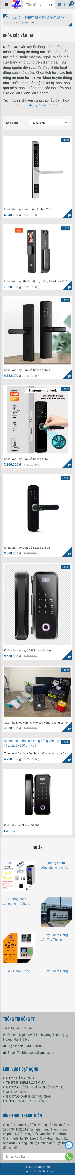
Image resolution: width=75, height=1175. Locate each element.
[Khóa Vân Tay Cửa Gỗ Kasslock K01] (37, 508)
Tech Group (46, 1171)
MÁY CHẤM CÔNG (20, 1078)
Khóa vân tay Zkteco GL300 (21, 825)
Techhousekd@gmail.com (35, 1052)
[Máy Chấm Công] (19, 984)
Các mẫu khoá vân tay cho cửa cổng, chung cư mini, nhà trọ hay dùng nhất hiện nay (37, 722)
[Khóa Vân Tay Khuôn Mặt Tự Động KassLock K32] (37, 250)
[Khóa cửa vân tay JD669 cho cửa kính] (37, 604)
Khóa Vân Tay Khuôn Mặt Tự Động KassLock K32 (35, 281)
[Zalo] (69, 1145)
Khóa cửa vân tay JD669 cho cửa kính (28, 650)
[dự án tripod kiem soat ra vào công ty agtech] (56, 912)
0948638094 (33, 1046)
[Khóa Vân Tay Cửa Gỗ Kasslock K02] (37, 419)
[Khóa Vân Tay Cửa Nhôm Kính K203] (37, 170)
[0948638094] (69, 1157)
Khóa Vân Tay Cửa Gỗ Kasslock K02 (27, 458)
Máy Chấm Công (18, 1003)
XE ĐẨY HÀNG (17, 1092)
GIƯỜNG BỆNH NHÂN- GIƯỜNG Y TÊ (34, 1087)
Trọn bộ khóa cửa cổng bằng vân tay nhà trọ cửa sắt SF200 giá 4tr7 (37, 753)
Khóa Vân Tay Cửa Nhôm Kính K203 (27, 209)
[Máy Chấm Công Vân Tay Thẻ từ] (19, 948)
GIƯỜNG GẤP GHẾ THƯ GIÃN (29, 1096)
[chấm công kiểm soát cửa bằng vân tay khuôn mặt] (19, 876)
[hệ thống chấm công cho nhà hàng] (19, 912)
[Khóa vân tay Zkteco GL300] (37, 795)
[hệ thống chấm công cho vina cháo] (56, 876)
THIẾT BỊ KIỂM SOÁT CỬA (26, 1082)
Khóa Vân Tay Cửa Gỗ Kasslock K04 (27, 369)
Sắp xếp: (12, 122)
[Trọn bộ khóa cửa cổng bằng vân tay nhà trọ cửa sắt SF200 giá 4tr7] (37, 743)
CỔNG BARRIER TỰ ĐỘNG (26, 1101)
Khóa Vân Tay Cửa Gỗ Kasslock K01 (27, 547)
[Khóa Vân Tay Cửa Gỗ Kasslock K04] (37, 330)
